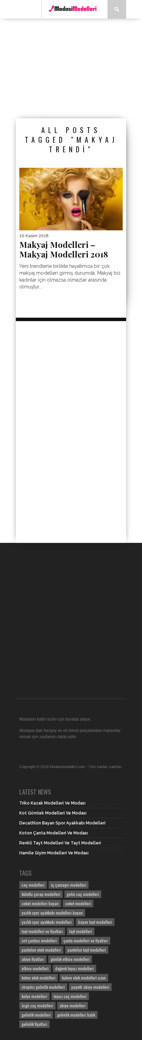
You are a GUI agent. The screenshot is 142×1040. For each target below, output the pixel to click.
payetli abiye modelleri (90, 987)
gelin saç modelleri (83, 894)
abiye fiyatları (33, 959)
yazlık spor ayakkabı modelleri (47, 922)
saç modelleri (33, 885)
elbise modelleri (35, 968)
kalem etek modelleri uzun (84, 978)
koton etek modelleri (38, 978)
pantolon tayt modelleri (87, 950)
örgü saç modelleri (37, 1005)
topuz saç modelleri (70, 996)
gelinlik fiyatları (34, 1024)
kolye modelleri (34, 996)
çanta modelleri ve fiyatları (85, 940)
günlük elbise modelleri (70, 959)
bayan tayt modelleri (95, 922)
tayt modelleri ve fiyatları (42, 931)
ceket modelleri (78, 903)
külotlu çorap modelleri (41, 894)
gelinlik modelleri (36, 1015)
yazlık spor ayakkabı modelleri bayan (52, 913)
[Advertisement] (79, 68)
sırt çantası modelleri (39, 940)
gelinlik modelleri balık (76, 1015)
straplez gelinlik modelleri (43, 987)
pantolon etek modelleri (41, 950)
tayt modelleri (80, 931)
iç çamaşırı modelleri (68, 885)
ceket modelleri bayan (40, 903)
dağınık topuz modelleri (74, 968)
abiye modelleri (72, 1005)
